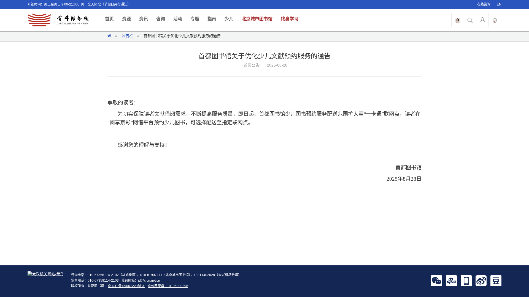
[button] (436, 280)
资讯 (143, 18)
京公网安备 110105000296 (168, 286)
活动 (177, 18)
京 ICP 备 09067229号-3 (126, 286)
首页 (111, 18)
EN (499, 4)
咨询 (160, 18)
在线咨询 (483, 4)
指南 (211, 18)
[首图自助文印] (495, 20)
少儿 (229, 18)
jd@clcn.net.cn (149, 280)
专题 (194, 18)
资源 (126, 18)
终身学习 (289, 18)
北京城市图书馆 (257, 18)
